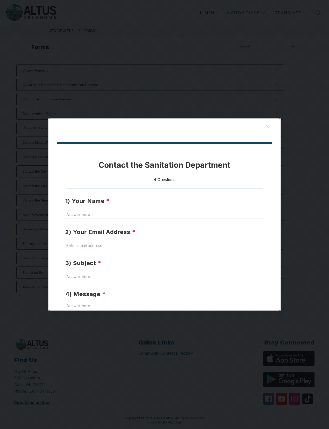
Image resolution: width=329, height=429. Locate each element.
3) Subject (83, 263)
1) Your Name (87, 200)
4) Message (85, 294)
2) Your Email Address (100, 231)
